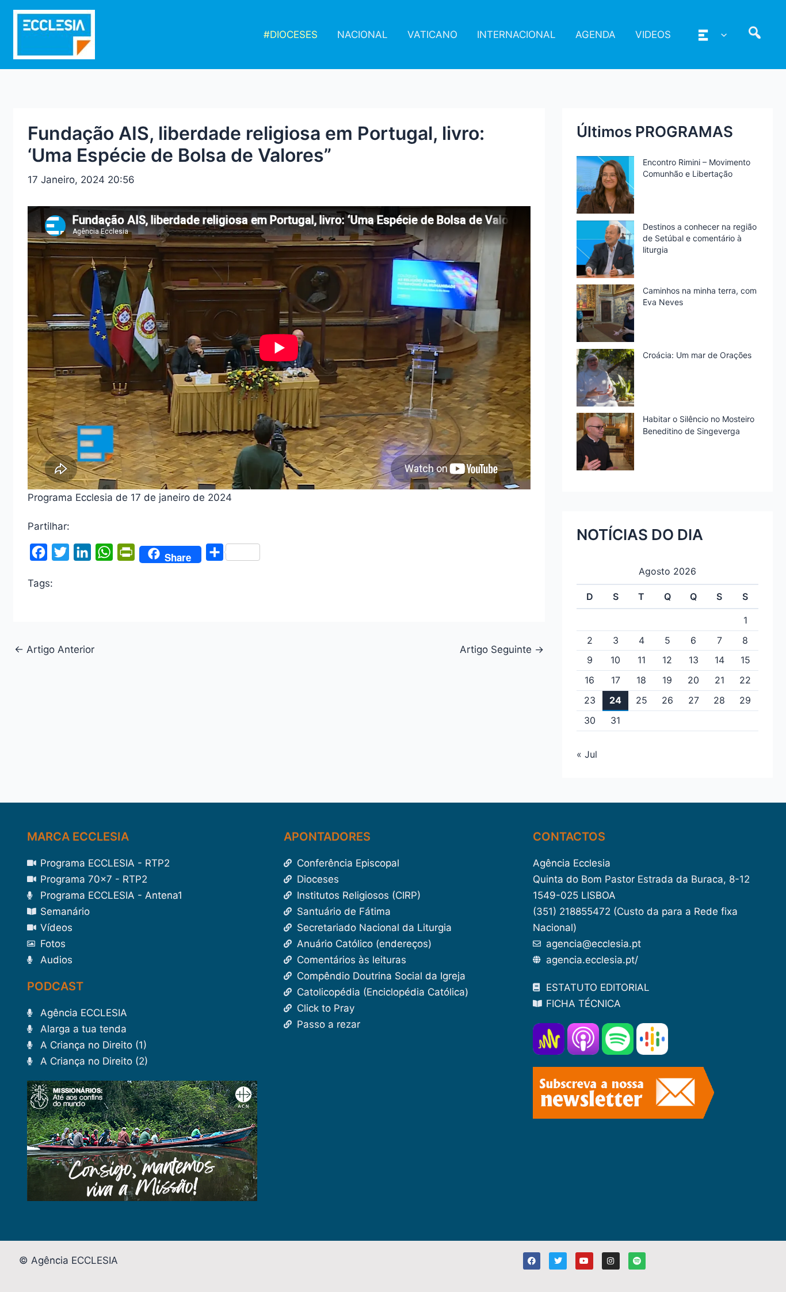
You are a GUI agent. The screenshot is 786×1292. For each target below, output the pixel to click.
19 (667, 680)
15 (745, 660)
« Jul (587, 754)
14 (719, 660)
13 (694, 660)
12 (667, 660)
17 (615, 680)
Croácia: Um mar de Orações (697, 355)
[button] (721, 34)
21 (719, 680)
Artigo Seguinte (502, 650)
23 (590, 700)
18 (641, 680)
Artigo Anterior (54, 650)
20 (693, 680)
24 (615, 700)
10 (615, 660)
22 (745, 680)
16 (589, 680)
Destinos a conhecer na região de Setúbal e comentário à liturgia (700, 238)
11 (642, 660)
